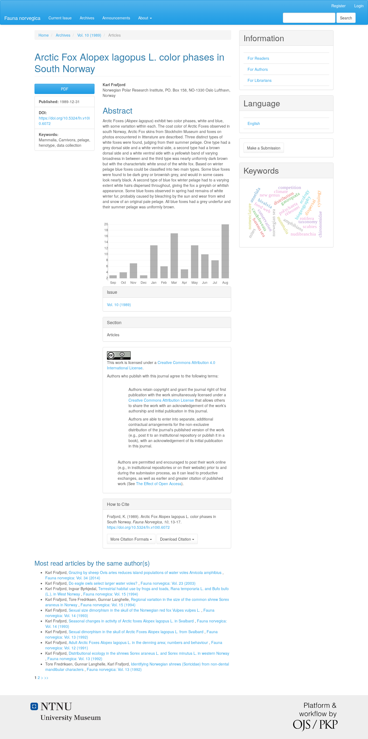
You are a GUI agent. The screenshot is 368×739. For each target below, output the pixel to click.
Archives (87, 17)
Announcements (116, 17)
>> (46, 677)
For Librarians (260, 80)
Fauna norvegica (22, 17)
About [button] (143, 17)
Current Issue (60, 17)
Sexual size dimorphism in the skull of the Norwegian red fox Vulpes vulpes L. (135, 610)
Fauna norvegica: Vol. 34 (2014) (72, 577)
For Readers (258, 58)
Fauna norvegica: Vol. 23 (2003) (168, 583)
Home (44, 35)
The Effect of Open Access (158, 483)
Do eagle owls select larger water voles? (103, 583)
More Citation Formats (130, 539)
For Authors (258, 69)
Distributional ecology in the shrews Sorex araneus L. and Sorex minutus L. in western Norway (149, 653)
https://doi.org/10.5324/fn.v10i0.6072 (138, 527)
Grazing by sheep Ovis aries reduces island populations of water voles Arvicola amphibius (146, 572)
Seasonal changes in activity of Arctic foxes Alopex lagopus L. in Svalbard (132, 621)
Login (359, 5)
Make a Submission (263, 147)
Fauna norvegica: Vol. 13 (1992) (74, 658)
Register (338, 5)
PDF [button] (64, 89)
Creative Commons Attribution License (161, 400)
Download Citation (176, 539)
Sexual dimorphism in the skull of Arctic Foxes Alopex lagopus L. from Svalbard (136, 631)
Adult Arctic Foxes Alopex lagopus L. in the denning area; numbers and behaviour (139, 642)
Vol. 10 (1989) (89, 35)
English (254, 123)
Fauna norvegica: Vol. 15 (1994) (110, 594)
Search (346, 17)
